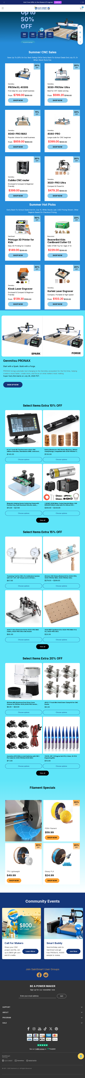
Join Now (73, 951)
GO (61, 996)
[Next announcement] (81, 2)
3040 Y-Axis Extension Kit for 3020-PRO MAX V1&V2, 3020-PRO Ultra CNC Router (23, 630)
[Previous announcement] (4, 2)
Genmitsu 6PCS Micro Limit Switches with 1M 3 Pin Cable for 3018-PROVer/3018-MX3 (23, 757)
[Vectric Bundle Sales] (80, 37)
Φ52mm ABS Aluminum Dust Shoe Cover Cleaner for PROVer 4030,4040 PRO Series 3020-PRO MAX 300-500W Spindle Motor (22, 703)
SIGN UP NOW (13, 385)
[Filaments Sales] (80, 42)
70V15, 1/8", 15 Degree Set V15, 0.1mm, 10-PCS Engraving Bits (61, 757)
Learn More (30, 951)
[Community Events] (80, 32)
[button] (2, 8)
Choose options (23, 459)
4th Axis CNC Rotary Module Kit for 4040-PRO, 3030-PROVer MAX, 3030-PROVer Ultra (61, 577)
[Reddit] (45, 974)
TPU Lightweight (13, 871)
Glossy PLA (49, 871)
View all (42, 520)
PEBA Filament (51, 828)
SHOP (53, 2)
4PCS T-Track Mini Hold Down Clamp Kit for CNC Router (61, 703)
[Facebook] (39, 974)
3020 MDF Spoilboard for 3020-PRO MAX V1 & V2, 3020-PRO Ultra (61, 630)
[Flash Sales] (80, 27)
